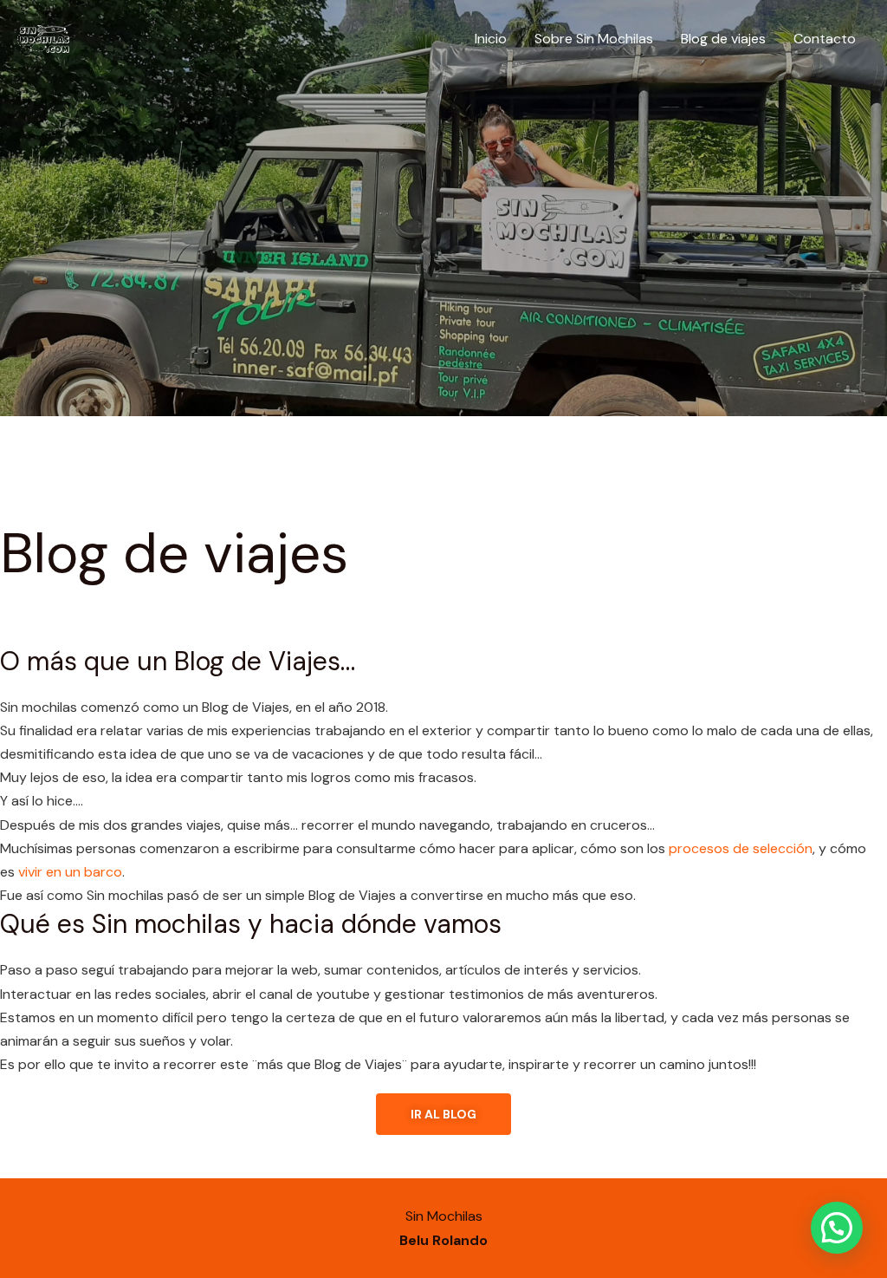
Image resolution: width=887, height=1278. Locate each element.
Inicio (491, 38)
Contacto (824, 38)
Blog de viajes (723, 38)
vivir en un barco (70, 872)
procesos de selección (741, 848)
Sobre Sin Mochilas (593, 38)
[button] (837, 1228)
